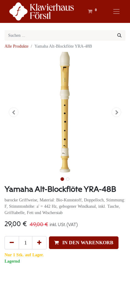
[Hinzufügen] (39, 242)
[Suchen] (119, 35)
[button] (14, 112)
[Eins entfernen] (12, 242)
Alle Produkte (16, 46)
